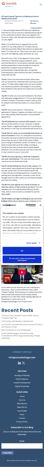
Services (22, 400)
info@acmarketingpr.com (11, 301)
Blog (11, 23)
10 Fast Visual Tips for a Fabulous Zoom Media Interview (20, 17)
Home (22, 396)
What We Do (22, 407)
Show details (32, 243)
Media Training (8, 292)
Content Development (22, 382)
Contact (22, 418)
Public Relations (22, 379)
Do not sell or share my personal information (22, 259)
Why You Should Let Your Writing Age (15, 330)
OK (22, 251)
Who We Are (22, 403)
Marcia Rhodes (12, 21)
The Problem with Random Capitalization (17, 321)
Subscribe (7, 453)
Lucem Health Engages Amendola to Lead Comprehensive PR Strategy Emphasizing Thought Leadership (20, 335)
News (22, 414)
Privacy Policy (22, 421)
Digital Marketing (22, 386)
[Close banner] (40, 205)
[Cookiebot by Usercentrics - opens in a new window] (27, 205)
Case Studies (22, 411)
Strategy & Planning (22, 375)
